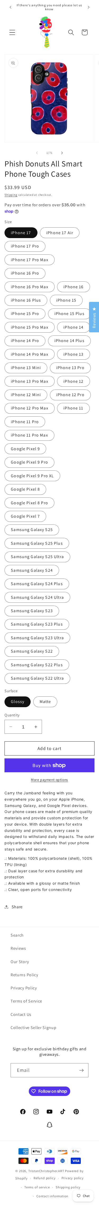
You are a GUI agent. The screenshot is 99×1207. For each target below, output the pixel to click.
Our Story (20, 961)
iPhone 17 (21, 232)
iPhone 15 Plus (69, 313)
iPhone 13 (73, 354)
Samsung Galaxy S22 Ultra (37, 678)
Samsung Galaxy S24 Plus (37, 583)
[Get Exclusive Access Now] (81, 1070)
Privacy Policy (24, 988)
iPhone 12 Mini (26, 394)
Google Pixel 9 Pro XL (32, 476)
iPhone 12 (73, 381)
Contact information (52, 1196)
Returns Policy (24, 975)
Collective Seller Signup (33, 1027)
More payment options (49, 779)
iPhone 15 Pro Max (29, 327)
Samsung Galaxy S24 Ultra (37, 597)
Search (17, 935)
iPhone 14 (73, 327)
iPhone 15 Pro (25, 313)
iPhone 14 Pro (25, 340)
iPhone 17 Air (59, 232)
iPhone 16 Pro (25, 273)
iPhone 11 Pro (25, 421)
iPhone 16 (73, 287)
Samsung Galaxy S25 (32, 529)
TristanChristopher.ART (46, 1171)
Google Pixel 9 (25, 449)
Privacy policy (73, 1178)
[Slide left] (37, 153)
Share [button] (17, 907)
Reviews (18, 948)
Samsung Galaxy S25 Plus (37, 543)
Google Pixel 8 (25, 489)
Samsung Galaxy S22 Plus (37, 665)
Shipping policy (68, 1187)
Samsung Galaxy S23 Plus (37, 624)
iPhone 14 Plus (69, 340)
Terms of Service (26, 1001)
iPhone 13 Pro (70, 367)
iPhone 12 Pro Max (29, 408)
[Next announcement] (89, 7)
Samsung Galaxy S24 (32, 570)
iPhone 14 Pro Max (29, 354)
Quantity (12, 714)
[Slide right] (62, 153)
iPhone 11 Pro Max (29, 435)
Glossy (17, 701)
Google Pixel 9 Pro (29, 462)
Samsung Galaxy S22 (32, 651)
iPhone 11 (73, 408)
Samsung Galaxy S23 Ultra (37, 638)
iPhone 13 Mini (26, 367)
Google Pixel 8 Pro (29, 503)
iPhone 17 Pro (25, 246)
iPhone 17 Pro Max (29, 260)
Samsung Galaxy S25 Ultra (37, 556)
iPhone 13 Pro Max (29, 381)
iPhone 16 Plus (26, 300)
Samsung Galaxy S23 (32, 610)
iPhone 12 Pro (70, 394)
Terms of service (37, 1187)
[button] (12, 32)
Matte (45, 701)
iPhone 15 (66, 300)
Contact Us (21, 1014)
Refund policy (44, 1178)
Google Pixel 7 (25, 516)
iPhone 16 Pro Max (29, 287)
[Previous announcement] (10, 7)
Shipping (10, 195)
